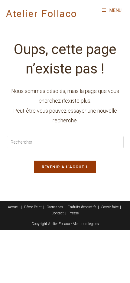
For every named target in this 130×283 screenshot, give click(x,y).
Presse (74, 213)
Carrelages (55, 207)
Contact (57, 213)
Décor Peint (33, 207)
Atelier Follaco (41, 13)
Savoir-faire (110, 207)
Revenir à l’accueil (65, 167)
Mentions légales (86, 224)
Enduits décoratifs (82, 207)
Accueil (13, 207)
